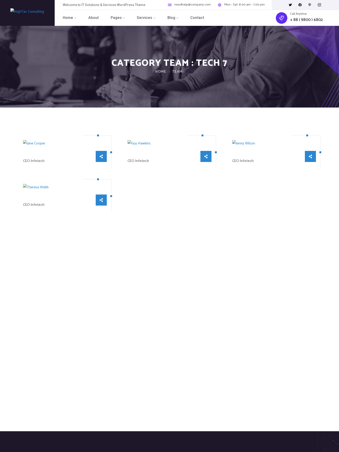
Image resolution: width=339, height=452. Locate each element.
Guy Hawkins (143, 154)
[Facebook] (300, 5)
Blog (171, 17)
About (93, 17)
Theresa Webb (41, 198)
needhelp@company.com (192, 5)
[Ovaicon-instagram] (319, 5)
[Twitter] (290, 5)
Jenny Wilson (248, 154)
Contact (197, 17)
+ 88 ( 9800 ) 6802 (306, 20)
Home (68, 17)
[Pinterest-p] (310, 5)
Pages (116, 17)
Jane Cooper (37, 154)
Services (144, 17)
